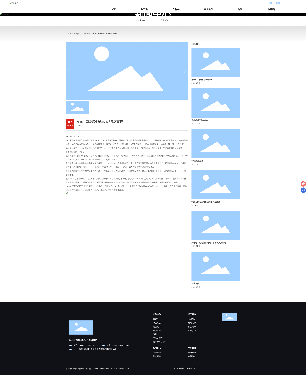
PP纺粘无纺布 (197, 161)
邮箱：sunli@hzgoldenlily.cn (118, 345)
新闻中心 (153, 14)
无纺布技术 (196, 284)
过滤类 (156, 327)
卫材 (155, 334)
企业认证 (192, 331)
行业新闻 (165, 20)
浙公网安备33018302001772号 (184, 368)
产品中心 (157, 314)
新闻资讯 (77, 34)
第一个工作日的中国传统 (202, 80)
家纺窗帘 (157, 331)
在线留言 (192, 356)
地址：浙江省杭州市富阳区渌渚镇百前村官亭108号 (95, 349)
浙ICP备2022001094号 (118, 369)
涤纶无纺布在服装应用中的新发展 (205, 202)
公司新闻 (141, 20)
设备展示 (192, 327)
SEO (128, 369)
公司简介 (192, 319)
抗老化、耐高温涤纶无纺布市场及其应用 (208, 243)
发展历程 (192, 323)
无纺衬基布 (158, 338)
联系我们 (192, 348)
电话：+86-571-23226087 (84, 345)
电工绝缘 (157, 323)
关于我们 (192, 314)
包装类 (156, 319)
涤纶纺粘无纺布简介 (200, 120)
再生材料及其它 (159, 342)
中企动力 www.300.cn (101, 369)
